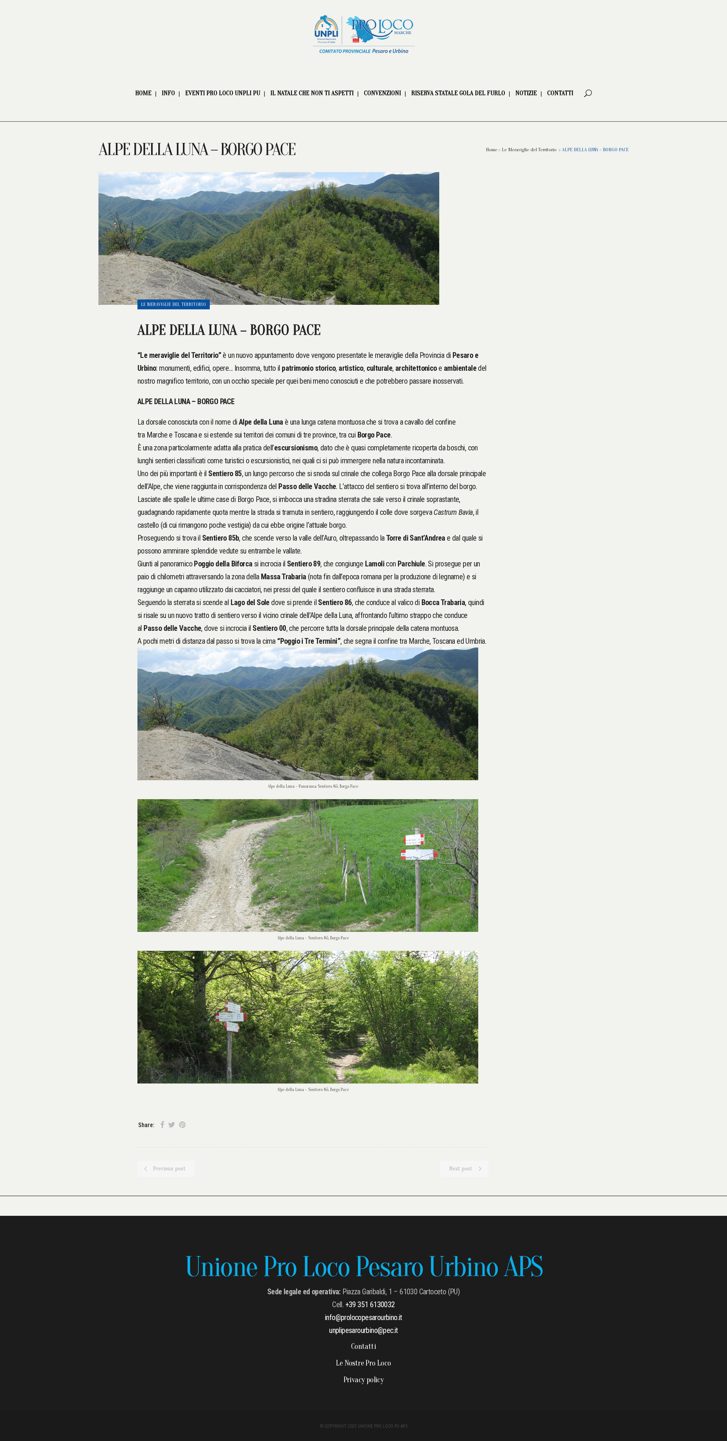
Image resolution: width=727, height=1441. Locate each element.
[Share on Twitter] (171, 1125)
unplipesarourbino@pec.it (363, 1330)
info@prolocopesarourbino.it (363, 1317)
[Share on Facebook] (162, 1125)
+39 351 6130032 (370, 1304)
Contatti (363, 1346)
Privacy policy (363, 1380)
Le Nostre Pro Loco (363, 1363)
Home (492, 149)
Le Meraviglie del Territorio (529, 149)
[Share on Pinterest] (182, 1125)
